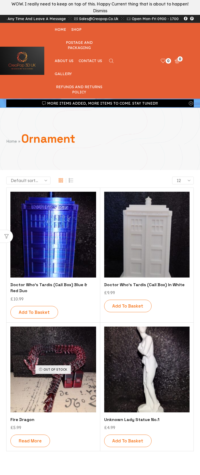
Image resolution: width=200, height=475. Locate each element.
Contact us (90, 60)
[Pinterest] (192, 19)
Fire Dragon (22, 419)
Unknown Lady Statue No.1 (131, 419)
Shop (76, 29)
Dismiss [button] (100, 10)
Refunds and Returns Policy (79, 89)
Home (60, 29)
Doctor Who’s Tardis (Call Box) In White (144, 284)
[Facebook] (186, 19)
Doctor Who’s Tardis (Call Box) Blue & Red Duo (48, 288)
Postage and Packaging (79, 45)
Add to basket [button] (34, 312)
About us (64, 60)
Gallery (63, 73)
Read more (30, 441)
